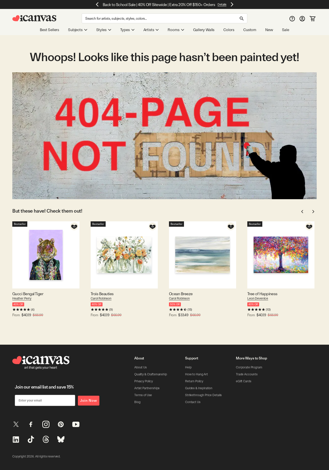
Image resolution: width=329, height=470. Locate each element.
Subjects (75, 30)
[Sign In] (302, 18)
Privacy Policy (143, 381)
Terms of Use (143, 395)
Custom (249, 30)
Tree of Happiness (262, 293)
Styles (101, 30)
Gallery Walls (204, 30)
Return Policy (194, 381)
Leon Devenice (257, 298)
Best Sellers (49, 30)
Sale (285, 30)
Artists (148, 30)
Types (125, 30)
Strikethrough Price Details (203, 395)
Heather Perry (21, 298)
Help (188, 367)
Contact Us (193, 402)
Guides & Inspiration (198, 388)
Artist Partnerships (147, 388)
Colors (228, 30)
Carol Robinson (101, 298)
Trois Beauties (102, 293)
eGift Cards (243, 381)
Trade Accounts (247, 374)
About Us (140, 367)
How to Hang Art (196, 374)
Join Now (88, 400)
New (269, 30)
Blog (137, 402)
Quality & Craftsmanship (150, 374)
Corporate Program (249, 367)
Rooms (173, 30)
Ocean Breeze (181, 293)
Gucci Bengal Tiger (27, 293)
